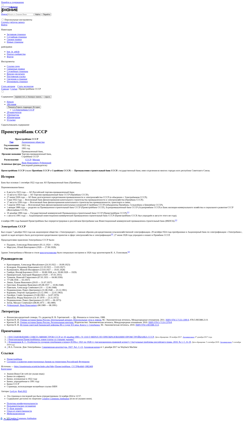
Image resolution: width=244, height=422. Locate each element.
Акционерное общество (33, 142)
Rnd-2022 (22, 391)
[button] (3, 19)
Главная (5, 89)
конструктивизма (48, 252)
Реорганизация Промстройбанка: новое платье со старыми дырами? (41, 339)
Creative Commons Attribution (55, 398)
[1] (128, 212)
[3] (112, 234)
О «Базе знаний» (15, 408)
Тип (11, 142)
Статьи (13, 89)
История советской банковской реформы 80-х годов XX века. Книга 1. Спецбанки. (60, 325)
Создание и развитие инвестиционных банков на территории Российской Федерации (48, 361)
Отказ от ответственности (19, 411)
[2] (176, 220)
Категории (6, 369)
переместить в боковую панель (28, 97)
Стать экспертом (25, 86)
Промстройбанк (14, 359)
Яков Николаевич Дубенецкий (36, 163)
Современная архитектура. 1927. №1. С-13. (62, 347)
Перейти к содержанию (12, 2)
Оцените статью (10, 419)
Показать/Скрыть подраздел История (24, 107)
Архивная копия (92, 347)
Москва (36, 159)
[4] (129, 252)
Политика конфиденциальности (22, 403)
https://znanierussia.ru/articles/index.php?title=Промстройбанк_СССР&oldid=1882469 (53, 366)
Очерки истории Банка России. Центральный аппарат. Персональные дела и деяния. (61, 320)
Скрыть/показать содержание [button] (15, 125)
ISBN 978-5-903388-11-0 (147, 325)
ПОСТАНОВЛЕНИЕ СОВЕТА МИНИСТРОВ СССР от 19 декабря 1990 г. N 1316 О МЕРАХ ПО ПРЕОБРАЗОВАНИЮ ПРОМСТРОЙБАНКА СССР (81, 337)
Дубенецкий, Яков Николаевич (22, 305)
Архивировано (188, 337)
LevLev (13, 391)
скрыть (47, 97)
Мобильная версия (16, 413)
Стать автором (8, 86)
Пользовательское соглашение (21, 406)
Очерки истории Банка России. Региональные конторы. (47, 322)
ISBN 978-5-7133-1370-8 (160, 322)
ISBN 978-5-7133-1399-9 (177, 320)
